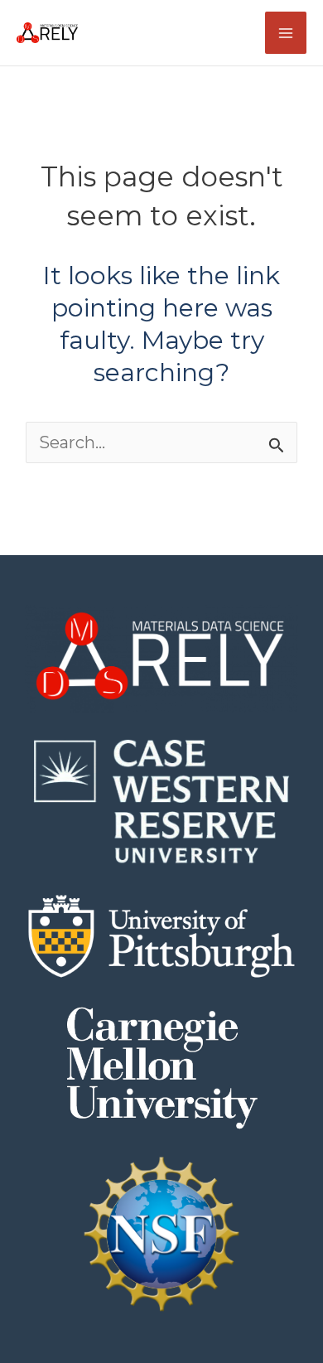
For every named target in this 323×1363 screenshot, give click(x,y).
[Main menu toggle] (285, 32)
